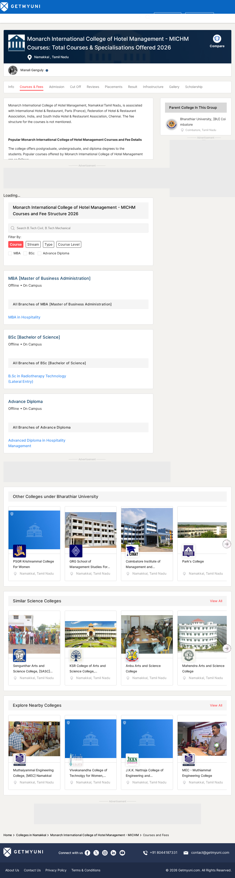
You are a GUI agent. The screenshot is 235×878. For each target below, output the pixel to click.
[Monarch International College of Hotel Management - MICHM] (17, 47)
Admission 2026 (102, 16)
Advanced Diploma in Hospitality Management (36, 443)
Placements (113, 87)
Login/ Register (199, 16)
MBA (17, 253)
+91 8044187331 (163, 852)
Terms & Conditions (85, 870)
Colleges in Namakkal (31, 835)
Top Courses (34, 16)
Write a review (167, 16)
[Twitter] (96, 853)
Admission (56, 87)
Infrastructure (153, 87)
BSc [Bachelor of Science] (34, 337)
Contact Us (32, 870)
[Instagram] (105, 853)
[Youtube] (122, 853)
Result (132, 87)
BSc (32, 253)
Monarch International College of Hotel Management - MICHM (94, 835)
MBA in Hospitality (24, 317)
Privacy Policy (56, 870)
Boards (81, 16)
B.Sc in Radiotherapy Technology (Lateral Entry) (37, 379)
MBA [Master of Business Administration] (49, 278)
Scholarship (194, 87)
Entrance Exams (60, 16)
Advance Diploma (56, 253)
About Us (12, 870)
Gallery (174, 87)
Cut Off (75, 87)
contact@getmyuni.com (210, 852)
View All (216, 601)
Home (7, 835)
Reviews (93, 87)
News (122, 16)
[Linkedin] (113, 853)
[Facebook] (87, 853)
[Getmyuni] (20, 7)
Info (11, 87)
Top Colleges (11, 16)
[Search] (147, 16)
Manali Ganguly (32, 70)
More (134, 16)
